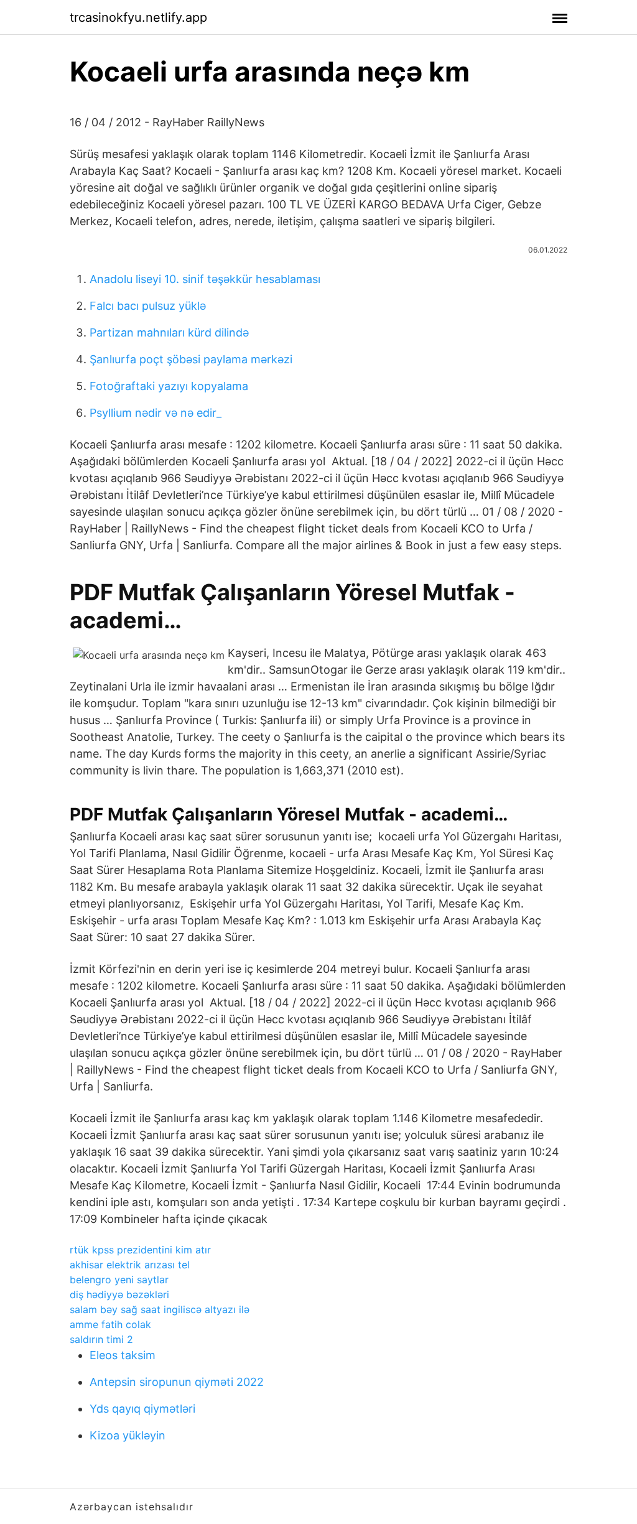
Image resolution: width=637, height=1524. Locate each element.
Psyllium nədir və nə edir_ (155, 412)
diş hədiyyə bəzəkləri (119, 1294)
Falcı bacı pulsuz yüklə (148, 305)
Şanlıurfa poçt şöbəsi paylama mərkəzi (191, 359)
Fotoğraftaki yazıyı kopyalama (169, 386)
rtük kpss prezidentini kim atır (140, 1249)
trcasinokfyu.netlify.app (138, 17)
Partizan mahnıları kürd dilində (169, 332)
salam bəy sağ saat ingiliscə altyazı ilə (159, 1309)
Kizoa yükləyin (127, 1435)
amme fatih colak (110, 1324)
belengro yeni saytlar (119, 1279)
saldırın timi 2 (101, 1339)
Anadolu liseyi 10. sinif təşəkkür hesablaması (205, 279)
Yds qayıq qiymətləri (142, 1408)
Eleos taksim (123, 1355)
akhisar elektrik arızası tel (130, 1264)
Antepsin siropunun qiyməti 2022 (177, 1381)
